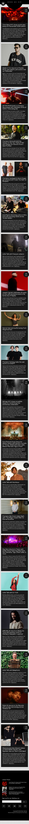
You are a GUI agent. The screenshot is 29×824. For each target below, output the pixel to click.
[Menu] (3, 3)
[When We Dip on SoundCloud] (14, 806)
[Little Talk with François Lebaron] (14, 243)
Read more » (5, 38)
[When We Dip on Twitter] (9, 806)
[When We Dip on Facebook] (3, 806)
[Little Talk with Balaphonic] (14, 659)
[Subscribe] (24, 801)
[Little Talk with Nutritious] (14, 471)
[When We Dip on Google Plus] (25, 806)
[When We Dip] (14, 5)
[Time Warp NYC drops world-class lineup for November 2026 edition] (14, 15)
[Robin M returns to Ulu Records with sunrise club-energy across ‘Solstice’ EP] (14, 695)
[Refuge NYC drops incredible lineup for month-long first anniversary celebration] (14, 389)
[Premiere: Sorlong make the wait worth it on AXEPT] (14, 352)
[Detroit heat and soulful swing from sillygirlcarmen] (14, 318)
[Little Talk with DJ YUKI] (14, 581)
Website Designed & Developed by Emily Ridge (17, 812)
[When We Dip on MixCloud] (19, 806)
